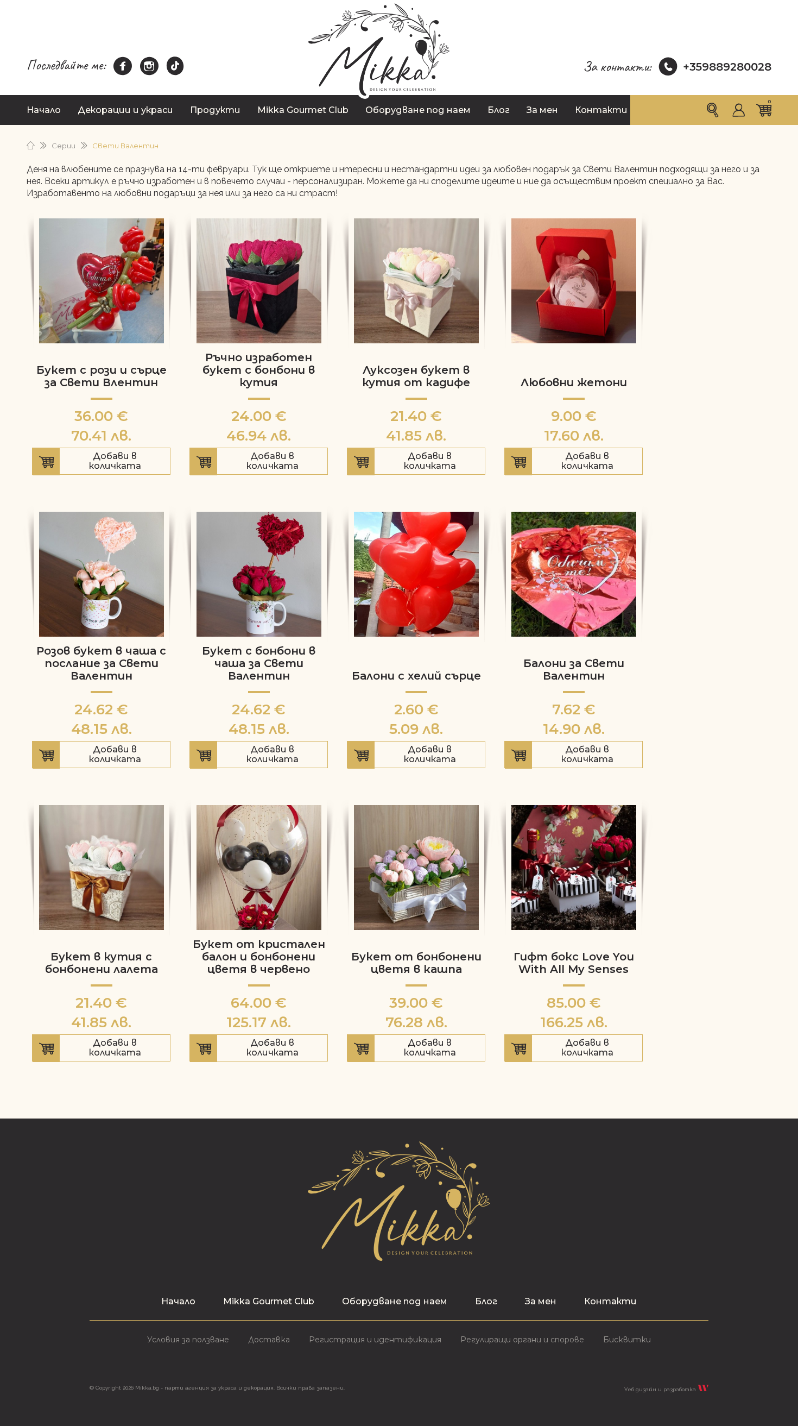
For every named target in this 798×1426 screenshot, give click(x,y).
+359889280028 (727, 66)
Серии (63, 146)
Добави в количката (101, 463)
